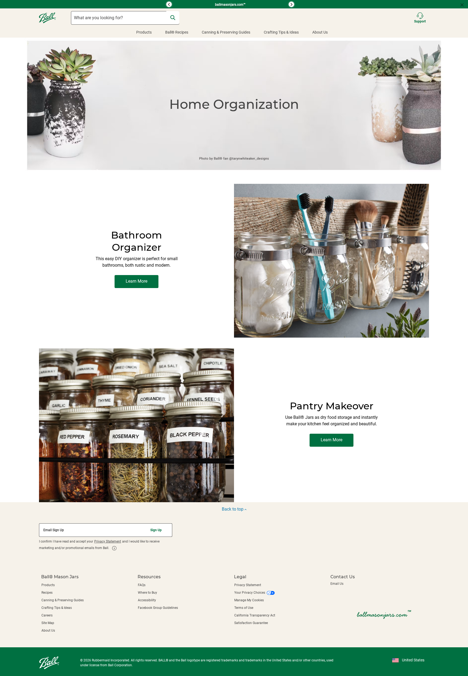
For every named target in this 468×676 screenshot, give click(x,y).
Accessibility (147, 600)
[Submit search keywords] (172, 17)
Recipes (47, 593)
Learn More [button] (136, 281)
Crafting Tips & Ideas (281, 32)
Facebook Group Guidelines (158, 608)
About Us (320, 32)
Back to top (233, 509)
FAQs (141, 585)
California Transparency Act (254, 615)
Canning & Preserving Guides (226, 32)
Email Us (336, 584)
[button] (103, 4)
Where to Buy (147, 593)
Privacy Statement (107, 541)
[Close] (464, 4)
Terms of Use (243, 608)
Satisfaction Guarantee (251, 623)
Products (144, 32)
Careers (47, 615)
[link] (114, 548)
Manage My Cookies (249, 600)
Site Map (47, 623)
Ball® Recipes (176, 32)
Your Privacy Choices (249, 593)
